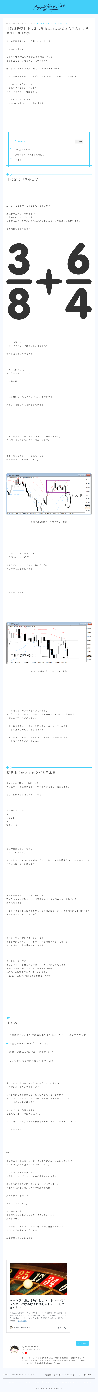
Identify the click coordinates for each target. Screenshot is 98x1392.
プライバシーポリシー (14, 1382)
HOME (5, 1375)
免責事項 (47, 1382)
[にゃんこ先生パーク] (49, 8)
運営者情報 (87, 1382)
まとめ (18, 160)
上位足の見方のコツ (24, 149)
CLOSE (79, 141)
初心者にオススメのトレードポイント (53, 23)
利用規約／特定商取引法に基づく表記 (67, 1382)
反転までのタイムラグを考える (29, 155)
